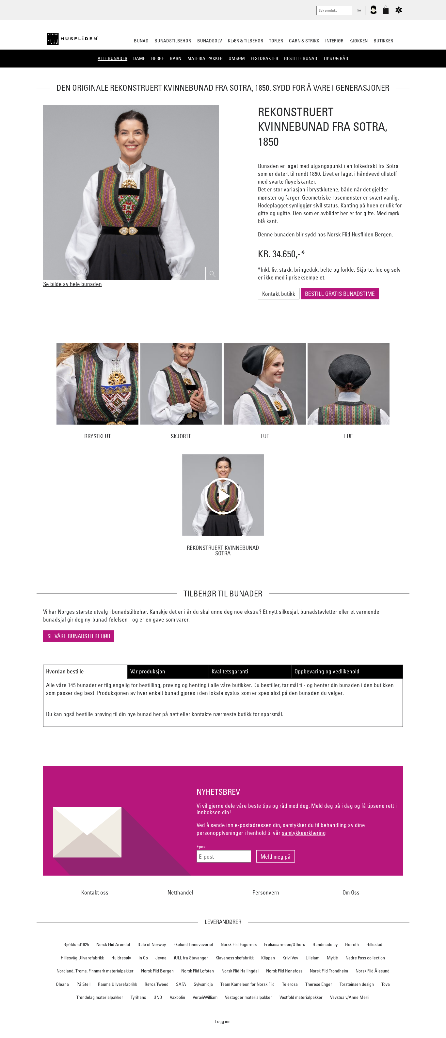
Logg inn (223, 1021)
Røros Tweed (156, 984)
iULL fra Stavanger (191, 958)
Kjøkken (358, 41)
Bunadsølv (209, 41)
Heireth (352, 944)
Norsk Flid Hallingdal (240, 971)
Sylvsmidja (203, 984)
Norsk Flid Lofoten (197, 971)
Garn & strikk (304, 41)
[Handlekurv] (386, 12)
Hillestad (374, 944)
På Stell (83, 984)
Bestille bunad (300, 58)
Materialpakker (205, 58)
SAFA (181, 984)
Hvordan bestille (65, 671)
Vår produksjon (147, 671)
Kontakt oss (94, 892)
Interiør (334, 41)
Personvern (265, 892)
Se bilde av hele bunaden (72, 283)
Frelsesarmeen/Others (284, 944)
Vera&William (205, 997)
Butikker (383, 41)
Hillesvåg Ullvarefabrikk (82, 958)
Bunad (141, 41)
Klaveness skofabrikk (234, 958)
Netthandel (180, 892)
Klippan (268, 958)
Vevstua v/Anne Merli (349, 997)
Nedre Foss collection (365, 958)
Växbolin (177, 997)
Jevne (161, 958)
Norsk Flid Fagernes (239, 944)
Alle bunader (112, 58)
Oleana (62, 984)
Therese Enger (318, 984)
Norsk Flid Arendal (113, 944)
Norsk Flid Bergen (157, 971)
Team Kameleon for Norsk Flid (247, 984)
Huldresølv (121, 958)
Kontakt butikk (278, 293)
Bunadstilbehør (172, 41)
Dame (139, 58)
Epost (202, 846)
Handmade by (325, 944)
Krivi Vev (290, 958)
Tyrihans (138, 997)
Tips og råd (335, 58)
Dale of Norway (151, 944)
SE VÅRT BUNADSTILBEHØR (78, 636)
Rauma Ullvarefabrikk (117, 984)
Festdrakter (264, 58)
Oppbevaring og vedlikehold (327, 671)
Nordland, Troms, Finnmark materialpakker (95, 971)
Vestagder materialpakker (248, 997)
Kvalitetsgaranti (230, 671)
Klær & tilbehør (245, 41)
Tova (385, 984)
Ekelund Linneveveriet (193, 944)
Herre (157, 58)
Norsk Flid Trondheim (329, 971)
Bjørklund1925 (76, 944)
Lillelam (312, 958)
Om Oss (350, 892)
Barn (175, 58)
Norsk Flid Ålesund (373, 971)
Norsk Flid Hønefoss (284, 971)
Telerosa (290, 984)
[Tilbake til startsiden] (72, 39)
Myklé (332, 958)
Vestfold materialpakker (301, 997)
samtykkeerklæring (304, 832)
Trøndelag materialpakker (99, 997)
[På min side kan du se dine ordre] (373, 12)
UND (157, 997)
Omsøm (237, 58)
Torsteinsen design (357, 984)
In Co (143, 958)
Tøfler (276, 41)
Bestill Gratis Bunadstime (340, 293)
